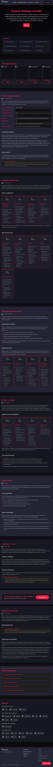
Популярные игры (10, 41)
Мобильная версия (22, 2)
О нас (39, 751)
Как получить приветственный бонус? (11, 678)
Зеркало (37, 2)
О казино (14, 2)
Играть (26, 25)
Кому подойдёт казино (27, 41)
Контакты (40, 753)
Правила (40, 760)
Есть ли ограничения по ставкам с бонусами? (13, 690)
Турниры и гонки (10, 50)
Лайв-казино (41, 46)
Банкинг (40, 50)
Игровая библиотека (42, 41)
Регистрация (47, 2)
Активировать (42, 597)
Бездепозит (31, 2)
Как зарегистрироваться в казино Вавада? (13, 674)
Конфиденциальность (43, 756)
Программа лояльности (11, 46)
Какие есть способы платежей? (10, 682)
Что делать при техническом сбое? (11, 686)
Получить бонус (46, 763)
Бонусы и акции (25, 46)
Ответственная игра (42, 758)
